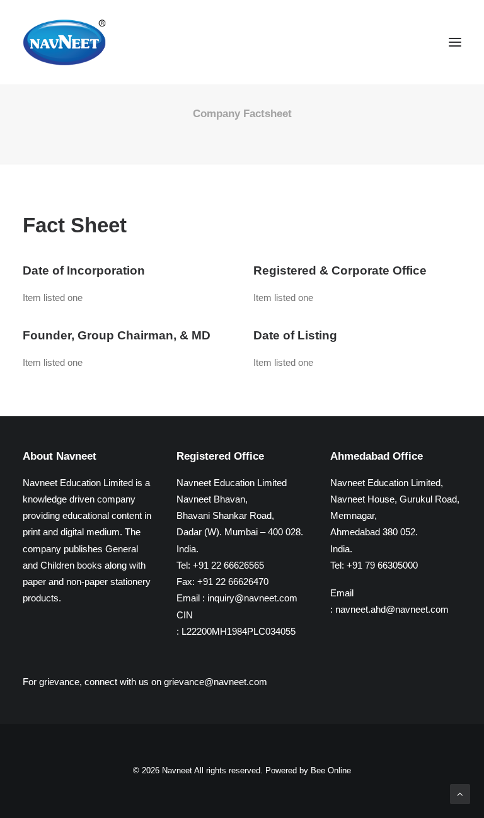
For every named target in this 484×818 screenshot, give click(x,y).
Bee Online (331, 770)
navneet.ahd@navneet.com (392, 609)
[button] (455, 42)
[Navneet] (64, 42)
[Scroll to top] (460, 793)
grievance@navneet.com (215, 681)
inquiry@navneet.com (252, 598)
